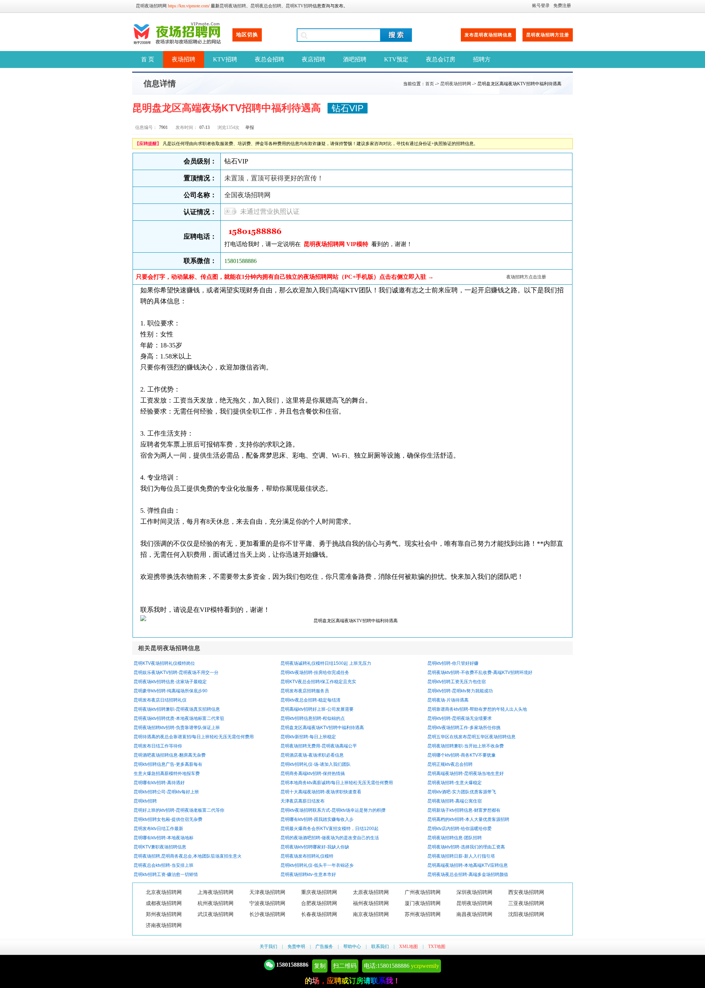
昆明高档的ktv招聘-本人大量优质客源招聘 (468, 819)
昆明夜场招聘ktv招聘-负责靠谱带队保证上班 (177, 727)
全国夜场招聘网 (247, 195)
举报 (249, 127)
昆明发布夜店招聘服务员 (305, 690)
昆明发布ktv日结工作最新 (158, 828)
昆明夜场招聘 (233, 5)
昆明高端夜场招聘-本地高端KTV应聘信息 (467, 865)
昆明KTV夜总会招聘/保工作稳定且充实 (318, 681)
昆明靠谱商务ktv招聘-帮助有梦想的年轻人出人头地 (477, 709)
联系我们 (380, 946)
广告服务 (324, 946)
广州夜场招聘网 (423, 892)
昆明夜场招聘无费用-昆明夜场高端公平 (319, 746)
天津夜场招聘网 (267, 892)
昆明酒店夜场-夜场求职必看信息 (312, 755)
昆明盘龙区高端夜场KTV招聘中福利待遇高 (322, 727)
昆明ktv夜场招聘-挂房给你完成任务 (315, 672)
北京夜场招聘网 (164, 892)
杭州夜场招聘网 (216, 903)
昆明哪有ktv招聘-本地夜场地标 (164, 837)
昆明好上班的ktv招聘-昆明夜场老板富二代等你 (179, 810)
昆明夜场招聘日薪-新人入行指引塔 (461, 856)
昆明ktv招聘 (145, 801)
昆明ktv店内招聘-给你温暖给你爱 (459, 828)
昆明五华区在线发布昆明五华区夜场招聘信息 (471, 736)
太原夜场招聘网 (371, 892)
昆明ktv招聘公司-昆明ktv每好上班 (166, 791)
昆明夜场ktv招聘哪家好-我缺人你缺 (315, 847)
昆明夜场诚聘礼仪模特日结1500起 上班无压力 (326, 663)
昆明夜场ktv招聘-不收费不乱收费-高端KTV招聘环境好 (479, 672)
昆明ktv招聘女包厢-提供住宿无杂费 (168, 819)
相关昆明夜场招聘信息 (169, 648)
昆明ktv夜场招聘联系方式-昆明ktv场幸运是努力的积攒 (333, 810)
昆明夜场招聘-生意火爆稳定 (454, 782)
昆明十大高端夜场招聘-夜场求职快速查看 (321, 791)
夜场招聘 (183, 59)
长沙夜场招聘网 (267, 914)
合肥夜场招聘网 (319, 903)
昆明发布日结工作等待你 (158, 746)
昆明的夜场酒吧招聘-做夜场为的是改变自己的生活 (330, 837)
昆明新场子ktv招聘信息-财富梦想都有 (463, 810)
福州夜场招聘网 (371, 903)
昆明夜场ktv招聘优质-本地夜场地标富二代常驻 (179, 718)
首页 (429, 83)
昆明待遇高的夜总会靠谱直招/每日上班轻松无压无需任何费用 (194, 736)
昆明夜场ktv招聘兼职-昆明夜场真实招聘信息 (177, 709)
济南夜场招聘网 (164, 925)
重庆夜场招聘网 (319, 892)
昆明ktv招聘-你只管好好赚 (452, 663)
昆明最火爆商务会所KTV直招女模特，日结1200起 (330, 828)
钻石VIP (348, 108)
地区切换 (247, 34)
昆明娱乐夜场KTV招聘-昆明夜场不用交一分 (176, 672)
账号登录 (541, 5)
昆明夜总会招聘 (265, 5)
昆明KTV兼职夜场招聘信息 (160, 847)
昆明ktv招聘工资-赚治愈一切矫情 (166, 874)
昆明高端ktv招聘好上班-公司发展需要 (317, 709)
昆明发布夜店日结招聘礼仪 (160, 700)
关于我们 (268, 946)
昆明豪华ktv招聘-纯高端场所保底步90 (170, 690)
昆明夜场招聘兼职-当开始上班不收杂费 (465, 746)
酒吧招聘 (354, 59)
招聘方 (482, 59)
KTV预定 (396, 59)
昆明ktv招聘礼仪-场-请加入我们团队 (316, 764)
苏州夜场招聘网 (423, 914)
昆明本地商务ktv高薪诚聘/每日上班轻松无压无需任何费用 (337, 782)
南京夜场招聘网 (371, 914)
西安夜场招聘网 (526, 892)
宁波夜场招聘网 (267, 903)
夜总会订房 (440, 59)
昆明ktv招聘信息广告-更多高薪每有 (168, 764)
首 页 (147, 59)
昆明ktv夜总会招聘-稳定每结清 (310, 700)
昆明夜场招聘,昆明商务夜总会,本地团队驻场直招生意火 (188, 856)
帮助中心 (352, 946)
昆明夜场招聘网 (151, 5)
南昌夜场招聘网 (474, 914)
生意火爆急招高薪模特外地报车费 (167, 773)
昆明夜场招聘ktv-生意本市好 (308, 874)
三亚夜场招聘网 (526, 903)
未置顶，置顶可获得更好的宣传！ (273, 178)
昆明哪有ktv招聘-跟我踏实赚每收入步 (317, 819)
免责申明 (296, 946)
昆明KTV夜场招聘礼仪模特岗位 (164, 663)
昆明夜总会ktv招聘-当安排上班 (164, 865)
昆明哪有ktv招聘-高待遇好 (159, 782)
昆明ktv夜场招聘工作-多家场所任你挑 (463, 727)
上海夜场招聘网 (216, 892)
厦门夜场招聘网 (423, 903)
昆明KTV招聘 (299, 5)
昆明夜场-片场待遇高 (448, 700)
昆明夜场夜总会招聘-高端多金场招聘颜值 (467, 874)
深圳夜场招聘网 (474, 892)
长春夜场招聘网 (319, 914)
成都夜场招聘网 (164, 903)
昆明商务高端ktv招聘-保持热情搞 (313, 773)
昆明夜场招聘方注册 (547, 34)
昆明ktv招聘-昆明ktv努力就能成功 (460, 690)
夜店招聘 (313, 59)
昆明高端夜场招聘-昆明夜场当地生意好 (465, 773)
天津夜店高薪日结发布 (303, 801)
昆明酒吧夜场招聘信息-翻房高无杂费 (170, 755)
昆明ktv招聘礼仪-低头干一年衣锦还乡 (317, 865)
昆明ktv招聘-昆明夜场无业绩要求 (459, 718)
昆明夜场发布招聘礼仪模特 (307, 856)
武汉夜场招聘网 (216, 914)
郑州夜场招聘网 (164, 914)
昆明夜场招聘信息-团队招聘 (454, 837)
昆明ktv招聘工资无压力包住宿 (456, 681)
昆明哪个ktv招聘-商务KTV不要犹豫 (461, 755)
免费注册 (562, 5)
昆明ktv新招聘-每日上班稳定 (308, 736)
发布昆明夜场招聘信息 (488, 34)
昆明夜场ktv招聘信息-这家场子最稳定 (170, 681)
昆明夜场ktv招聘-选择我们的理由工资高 (466, 847)
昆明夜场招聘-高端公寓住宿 (454, 801)
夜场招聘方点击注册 (526, 277)
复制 (320, 966)
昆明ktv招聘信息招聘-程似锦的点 (313, 718)
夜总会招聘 (269, 59)
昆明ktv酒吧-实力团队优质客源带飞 (461, 791)
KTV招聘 (225, 59)
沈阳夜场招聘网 (526, 914)
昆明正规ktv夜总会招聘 (450, 764)
